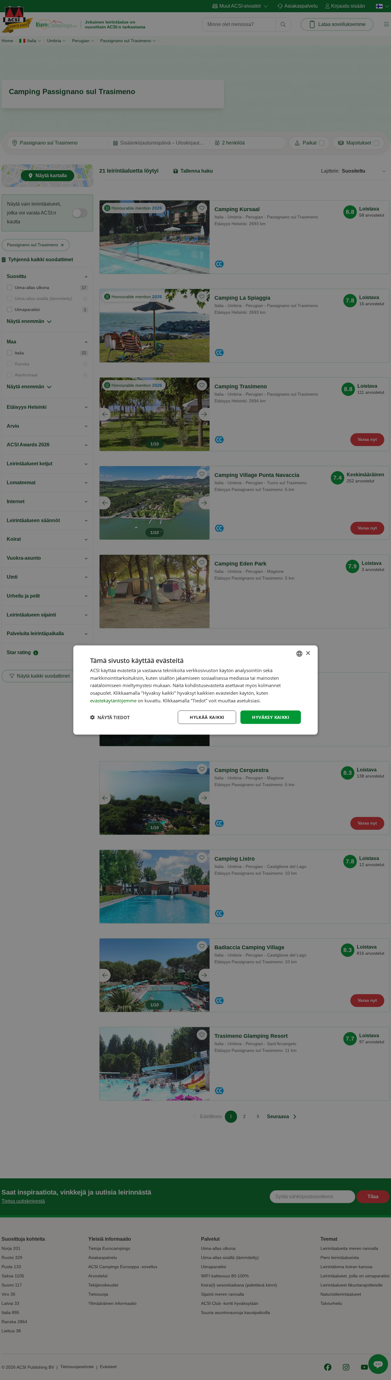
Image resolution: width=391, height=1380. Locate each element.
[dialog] (195, 690)
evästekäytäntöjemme (114, 700)
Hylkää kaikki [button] (207, 717)
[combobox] (299, 653)
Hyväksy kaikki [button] (270, 717)
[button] (110, 717)
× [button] (307, 653)
